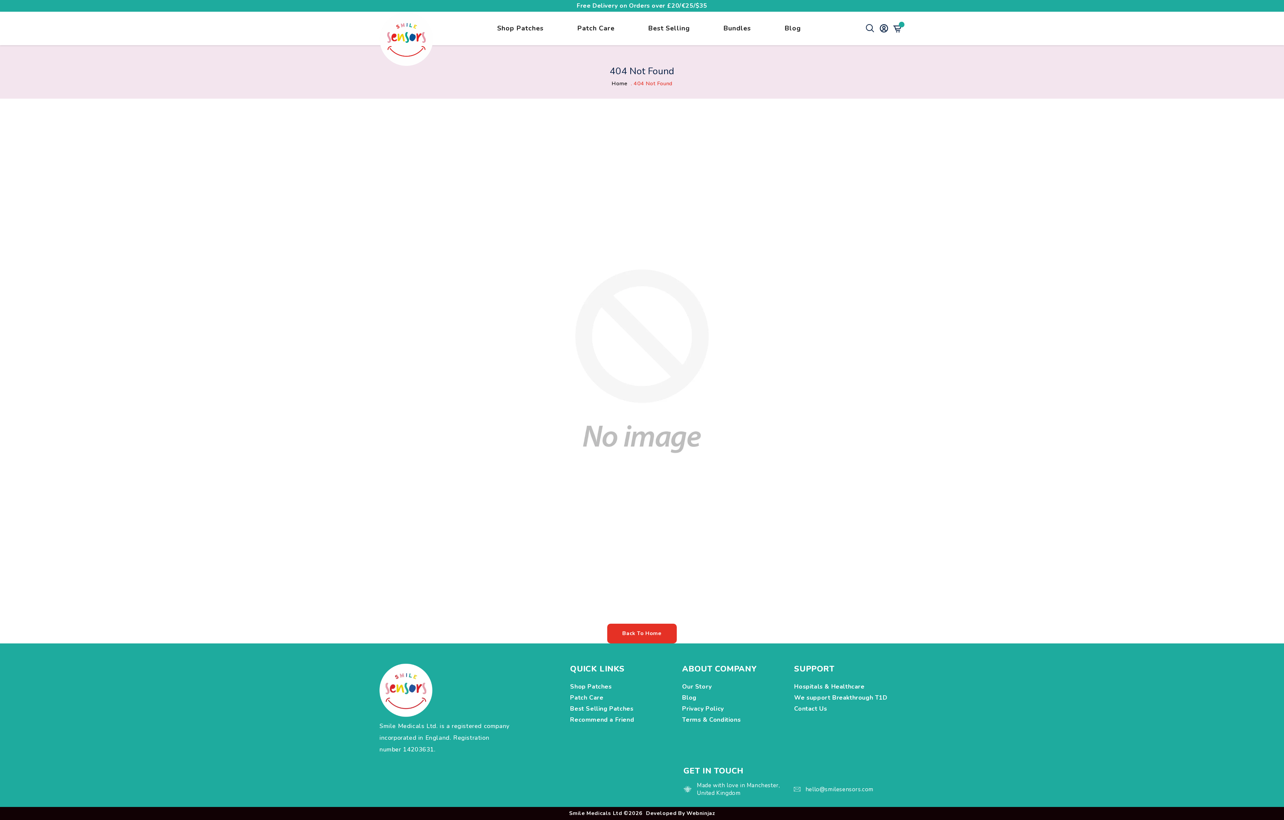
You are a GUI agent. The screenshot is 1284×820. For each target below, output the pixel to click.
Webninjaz (700, 813)
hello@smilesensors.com (839, 789)
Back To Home (641, 633)
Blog (792, 28)
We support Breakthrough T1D (841, 698)
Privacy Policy (703, 709)
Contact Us (810, 709)
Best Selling (669, 28)
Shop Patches (520, 28)
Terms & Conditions (711, 720)
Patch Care (596, 28)
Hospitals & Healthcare (830, 687)
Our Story (697, 687)
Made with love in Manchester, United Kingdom (738, 789)
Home (619, 83)
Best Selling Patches (601, 709)
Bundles (737, 28)
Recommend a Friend (602, 720)
